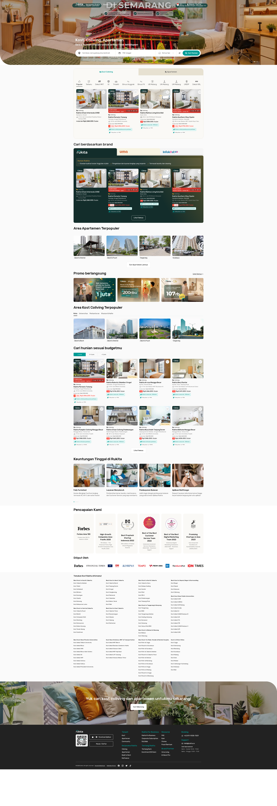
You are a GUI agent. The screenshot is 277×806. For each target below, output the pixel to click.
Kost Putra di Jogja (144, 667)
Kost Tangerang (143, 608)
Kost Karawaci (142, 620)
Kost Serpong (142, 623)
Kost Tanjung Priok (144, 601)
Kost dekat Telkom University (83, 642)
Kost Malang (175, 654)
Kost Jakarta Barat (112, 583)
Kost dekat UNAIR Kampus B (179, 614)
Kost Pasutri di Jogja (144, 673)
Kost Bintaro (77, 592)
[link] (101, 737)
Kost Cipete (77, 598)
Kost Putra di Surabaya (145, 663)
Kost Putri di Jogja (144, 642)
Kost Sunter (142, 589)
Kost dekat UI (175, 611)
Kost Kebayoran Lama (80, 604)
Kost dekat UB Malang (177, 605)
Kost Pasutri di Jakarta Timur (147, 654)
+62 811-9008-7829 (191, 736)
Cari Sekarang (138, 707)
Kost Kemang (78, 601)
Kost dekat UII (78, 654)
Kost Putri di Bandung (145, 660)
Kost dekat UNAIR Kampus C (179, 626)
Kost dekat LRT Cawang (113, 654)
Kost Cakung (110, 620)
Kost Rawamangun (112, 614)
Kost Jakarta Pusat (79, 611)
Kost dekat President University (83, 667)
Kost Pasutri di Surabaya (146, 645)
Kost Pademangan (144, 598)
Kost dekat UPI (175, 629)
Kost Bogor (174, 583)
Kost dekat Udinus (79, 663)
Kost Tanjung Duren (112, 586)
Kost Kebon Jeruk (111, 601)
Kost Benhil (77, 614)
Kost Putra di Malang (144, 670)
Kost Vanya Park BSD (144, 626)
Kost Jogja (174, 642)
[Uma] (138, 152)
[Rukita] (95, 152)
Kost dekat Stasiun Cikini (113, 648)
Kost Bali (173, 670)
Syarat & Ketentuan (100, 765)
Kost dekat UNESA (176, 602)
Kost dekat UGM (176, 599)
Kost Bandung (175, 648)
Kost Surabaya (175, 651)
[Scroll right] (201, 100)
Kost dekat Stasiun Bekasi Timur (116, 657)
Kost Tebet (77, 586)
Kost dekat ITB (175, 623)
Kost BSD (141, 611)
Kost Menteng (78, 620)
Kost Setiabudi (78, 589)
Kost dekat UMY (78, 657)
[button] (194, 4)
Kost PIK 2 (141, 595)
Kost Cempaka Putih (80, 617)
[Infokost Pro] (181, 152)
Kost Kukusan (175, 589)
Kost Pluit (141, 592)
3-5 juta (91, 354)
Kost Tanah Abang (79, 629)
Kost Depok (174, 586)
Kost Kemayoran (79, 623)
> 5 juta (103, 354)
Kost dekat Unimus (79, 660)
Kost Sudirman (78, 632)
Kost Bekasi (142, 633)
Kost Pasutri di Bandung (146, 676)
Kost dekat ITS (175, 620)
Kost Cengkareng (111, 592)
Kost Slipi (109, 604)
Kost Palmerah (110, 595)
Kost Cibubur (110, 617)
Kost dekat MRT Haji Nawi (114, 651)
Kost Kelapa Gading (144, 586)
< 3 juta (79, 354)
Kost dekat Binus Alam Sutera (83, 651)
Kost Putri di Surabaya (145, 648)
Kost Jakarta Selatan (80, 583)
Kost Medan (174, 660)
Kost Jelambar (110, 598)
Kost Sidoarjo (175, 667)
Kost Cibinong (175, 592)
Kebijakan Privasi (111, 765)
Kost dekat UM (175, 617)
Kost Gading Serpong (145, 617)
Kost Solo (174, 657)
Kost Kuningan (78, 595)
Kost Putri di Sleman (144, 657)
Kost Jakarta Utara (144, 583)
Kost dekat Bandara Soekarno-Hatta (117, 645)
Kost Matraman (110, 623)
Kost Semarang (176, 645)
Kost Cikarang (142, 636)
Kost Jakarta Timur (112, 611)
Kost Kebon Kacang (79, 626)
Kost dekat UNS (176, 632)
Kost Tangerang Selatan (145, 614)
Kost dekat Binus (79, 645)
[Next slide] (201, 247)
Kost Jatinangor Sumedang (179, 663)
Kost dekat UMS (78, 648)
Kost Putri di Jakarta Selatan (147, 651)
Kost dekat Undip (176, 608)
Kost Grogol (109, 589)
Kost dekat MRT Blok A (113, 642)
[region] (138, 247)
